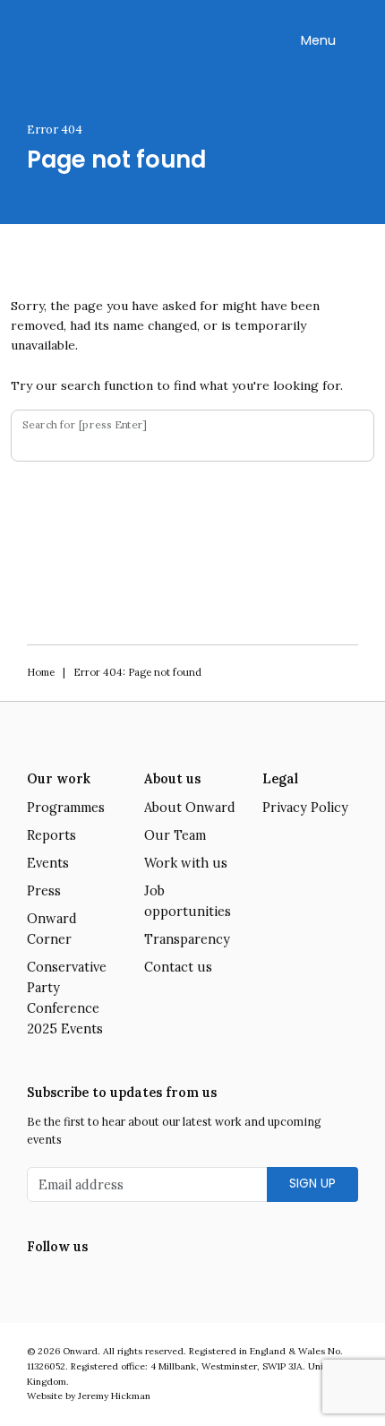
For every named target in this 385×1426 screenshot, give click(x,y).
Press (44, 891)
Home (41, 672)
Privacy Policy (305, 807)
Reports (51, 835)
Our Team (175, 835)
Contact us (178, 967)
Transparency (187, 939)
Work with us (185, 863)
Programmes (66, 807)
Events (48, 863)
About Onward (189, 807)
